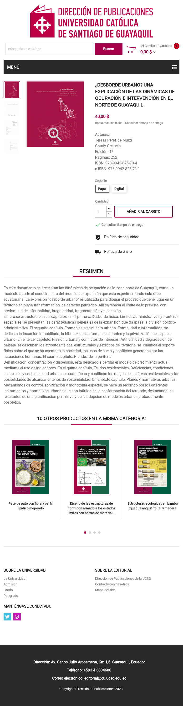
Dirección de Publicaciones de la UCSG (123, 578)
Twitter (7, 616)
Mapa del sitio (105, 590)
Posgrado (11, 596)
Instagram (17, 616)
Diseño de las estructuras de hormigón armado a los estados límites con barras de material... (91, 508)
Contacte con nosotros (112, 584)
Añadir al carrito (143, 211)
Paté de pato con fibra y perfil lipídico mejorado (31, 506)
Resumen (91, 271)
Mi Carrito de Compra (159, 49)
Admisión (10, 584)
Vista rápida (35, 468)
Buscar (108, 49)
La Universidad (14, 578)
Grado (8, 590)
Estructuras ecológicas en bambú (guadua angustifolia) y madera (152, 506)
